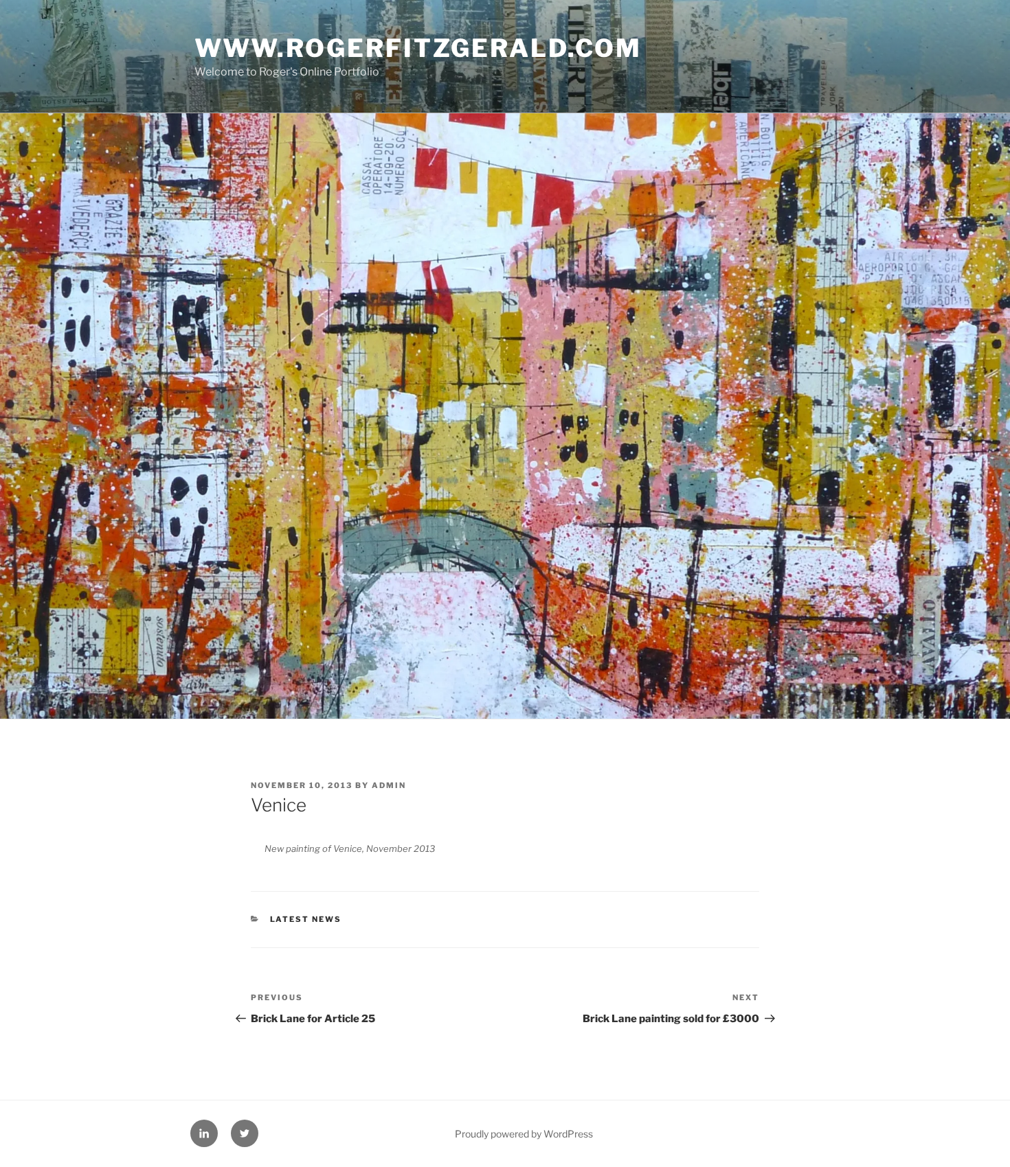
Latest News (306, 919)
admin (389, 785)
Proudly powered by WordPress (524, 1134)
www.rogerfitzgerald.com (418, 48)
